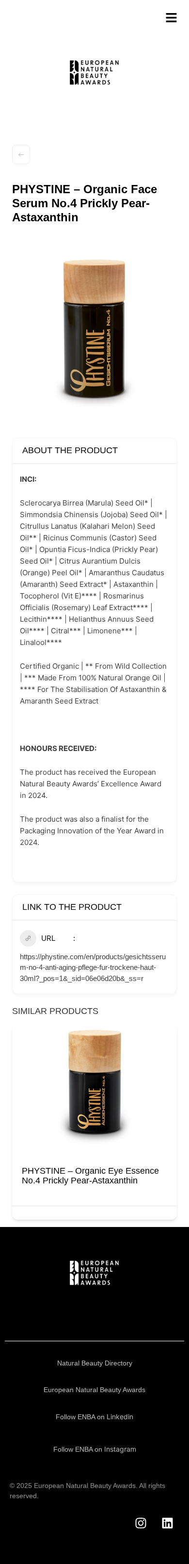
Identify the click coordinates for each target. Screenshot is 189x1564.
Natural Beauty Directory (94, 1363)
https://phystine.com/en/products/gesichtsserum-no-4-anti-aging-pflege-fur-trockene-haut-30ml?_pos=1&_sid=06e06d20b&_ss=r (93, 967)
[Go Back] (21, 154)
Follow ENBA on (94, 1417)
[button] (19, 1125)
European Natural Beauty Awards (94, 1390)
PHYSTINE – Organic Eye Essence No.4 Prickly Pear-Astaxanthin (90, 1175)
